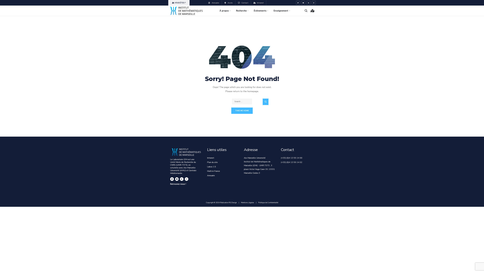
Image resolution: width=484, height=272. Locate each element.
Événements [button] (260, 10)
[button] (179, 3)
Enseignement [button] (281, 10)
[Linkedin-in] (308, 3)
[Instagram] (314, 3)
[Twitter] (298, 3)
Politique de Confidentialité (268, 202)
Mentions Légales (247, 202)
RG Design (234, 202)
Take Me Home (242, 110)
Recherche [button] (241, 10)
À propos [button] (224, 10)
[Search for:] (242, 101)
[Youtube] (303, 3)
